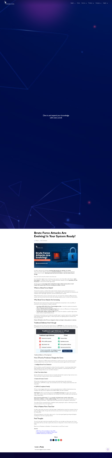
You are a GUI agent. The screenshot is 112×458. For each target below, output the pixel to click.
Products (90, 3)
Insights (104, 3)
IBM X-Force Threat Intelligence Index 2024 (45, 431)
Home (78, 3)
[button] (51, 440)
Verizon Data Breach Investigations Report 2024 (46, 432)
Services (83, 3)
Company (98, 3)
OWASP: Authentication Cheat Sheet (44, 433)
